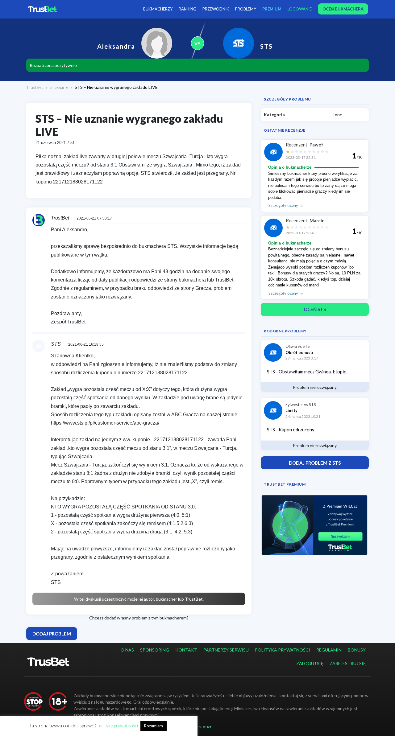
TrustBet (34, 87)
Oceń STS (315, 309)
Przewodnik (215, 8)
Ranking (187, 8)
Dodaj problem (51, 633)
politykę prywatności (118, 725)
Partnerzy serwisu (226, 649)
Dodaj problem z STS (315, 463)
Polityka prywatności (282, 649)
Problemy (245, 8)
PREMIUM (271, 8)
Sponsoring (154, 649)
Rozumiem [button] (153, 725)
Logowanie (300, 8)
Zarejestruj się (348, 663)
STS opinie (59, 87)
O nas (127, 649)
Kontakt (186, 649)
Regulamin (329, 649)
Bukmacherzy (158, 8)
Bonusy (357, 649)
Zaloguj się (309, 663)
